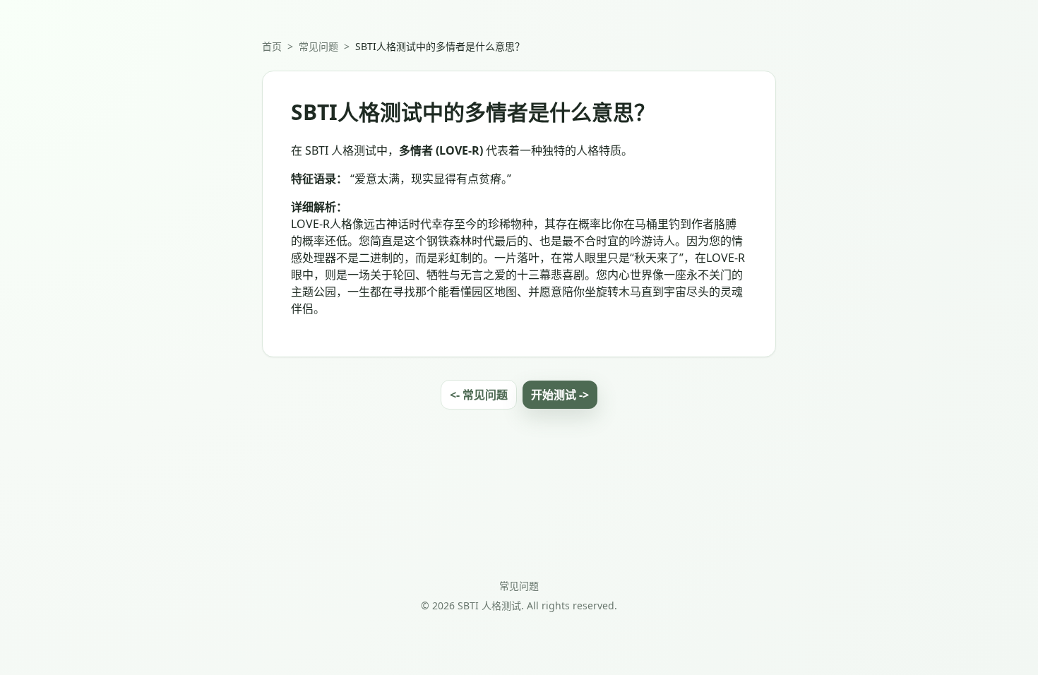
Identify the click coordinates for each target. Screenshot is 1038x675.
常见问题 (318, 46)
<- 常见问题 (479, 394)
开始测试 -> (560, 394)
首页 (272, 46)
